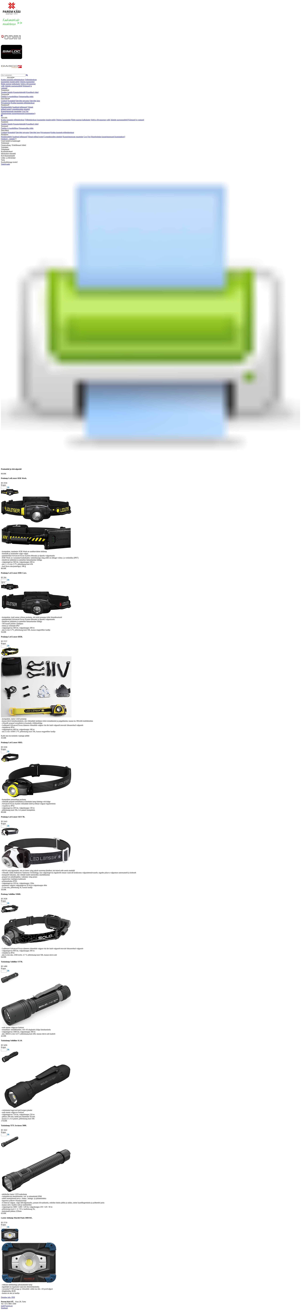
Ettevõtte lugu (35, 101)
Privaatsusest (5, 103)
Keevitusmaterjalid (8, 156)
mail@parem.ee (7, 1306)
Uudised (4, 101)
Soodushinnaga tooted (9, 162)
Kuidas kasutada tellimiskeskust (12, 80)
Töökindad (5, 143)
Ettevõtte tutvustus (22, 101)
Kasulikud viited (32, 92)
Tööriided (4, 147)
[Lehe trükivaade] (150, 464)
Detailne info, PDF (8, 1297)
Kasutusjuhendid (19, 92)
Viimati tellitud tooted (36, 137)
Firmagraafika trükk (26, 97)
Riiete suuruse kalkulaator (10, 84)
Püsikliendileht (6, 107)
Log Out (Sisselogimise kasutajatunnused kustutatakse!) (18, 112)
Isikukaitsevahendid (8, 154)
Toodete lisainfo (7, 92)
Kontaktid (11, 101)
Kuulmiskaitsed (6, 152)
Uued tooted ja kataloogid (10, 141)
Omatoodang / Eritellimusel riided (13, 145)
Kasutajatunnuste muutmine (11, 111)
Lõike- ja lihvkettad (8, 158)
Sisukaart (4, 1308)
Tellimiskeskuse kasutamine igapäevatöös (19, 81)
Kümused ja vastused (136, 120)
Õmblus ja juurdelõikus (9, 97)
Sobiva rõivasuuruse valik (100, 120)
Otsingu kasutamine (27, 82)
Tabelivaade (5, 164)
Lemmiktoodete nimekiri (21, 109)
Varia (3, 160)
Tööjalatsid (5, 149)
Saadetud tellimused (19, 107)
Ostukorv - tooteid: (8, 139)
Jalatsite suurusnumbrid (13, 86)
